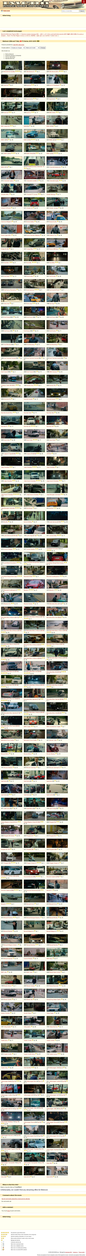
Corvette (34, 180)
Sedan (12, 835)
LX (35, 863)
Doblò (7, 276)
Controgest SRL (68, 1252)
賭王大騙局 (67, 34)
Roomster (55, 986)
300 (7, 194)
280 (13, 385)
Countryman (52, 726)
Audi (5, 85)
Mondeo (9, 344)
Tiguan (13, 1149)
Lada (50, 522)
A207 (39, 644)
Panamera (34, 890)
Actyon (55, 999)
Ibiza (51, 958)
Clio (32, 904)
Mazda (26, 590)
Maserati (26, 576)
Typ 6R (62, 1136)
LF (14, 385)
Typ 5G (63, 1095)
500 (7, 262)
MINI (25, 726)
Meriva (31, 808)
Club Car (3, 221)
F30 (29, 140)
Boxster (31, 876)
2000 (39, 822)
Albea (53, 262)
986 (34, 876)
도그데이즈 (27, 35)
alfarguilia (21, 44)
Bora (35, 1081)
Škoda (51, 972)
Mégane (30, 931)
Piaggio (29, 863)
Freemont (31, 290)
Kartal (9, 1026)
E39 (52, 153)
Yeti (31, 999)
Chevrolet (51, 167)
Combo (51, 795)
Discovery (55, 548)
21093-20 (14, 535)
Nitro (32, 249)
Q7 (30, 112)
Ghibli (30, 576)
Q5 (7, 112)
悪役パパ (18, 34)
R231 (61, 685)
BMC (50, 112)
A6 (30, 99)
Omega (54, 808)
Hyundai (26, 399)
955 (58, 876)
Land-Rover (50, 548)
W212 (62, 644)
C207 (17, 644)
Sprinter (35, 699)
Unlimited (57, 494)
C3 (6, 208)
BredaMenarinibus (32, 166)
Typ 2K (64, 1081)
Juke (55, 740)
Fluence (10, 917)
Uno (56, 1026)
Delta (54, 535)
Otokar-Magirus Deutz (7, 822)
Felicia (9, 986)
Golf (32, 1095)
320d (31, 153)
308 (32, 849)
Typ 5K (60, 1108)
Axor (56, 617)
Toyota (3, 1040)
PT (32, 194)
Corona (55, 1054)
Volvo (48, 1163)
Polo (35, 1136)
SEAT (48, 958)
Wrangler (52, 494)
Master (56, 917)
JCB (48, 453)
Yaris (6, 1067)
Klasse (13, 617)
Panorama (13, 290)
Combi (58, 972)
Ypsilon (33, 549)
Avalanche (58, 167)
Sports (59, 999)
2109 (59, 522)
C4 (31, 208)
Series (30, 603)
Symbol (33, 945)
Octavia (32, 986)
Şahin (29, 1026)
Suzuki (26, 1013)
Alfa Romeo (7, 71)
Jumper (56, 208)
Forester (7, 1013)
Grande (54, 290)
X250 (34, 453)
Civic (32, 385)
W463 (39, 658)
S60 (5, 1177)
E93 (55, 140)
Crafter (10, 1095)
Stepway (37, 235)
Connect (13, 358)
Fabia (54, 972)
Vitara (29, 1013)
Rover (38, 562)
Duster (55, 221)
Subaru (3, 1013)
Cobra (7, 385)
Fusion (54, 331)
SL (59, 685)
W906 (61, 699)
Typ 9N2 (40, 1136)
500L (30, 262)
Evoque (62, 563)
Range (34, 562)
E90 (52, 126)
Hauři (8, 35)
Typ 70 (18, 1162)
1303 (58, 1067)
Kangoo (33, 917)
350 (15, 698)
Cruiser (35, 194)
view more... (55, 35)
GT (34, 71)
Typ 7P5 (62, 1149)
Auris (6, 1040)
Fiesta (8, 317)
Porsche (3, 876)
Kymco (25, 522)
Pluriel (8, 208)
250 (8, 249)
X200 (13, 453)
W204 (42, 630)
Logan (6, 235)
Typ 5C (14, 1081)
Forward (54, 372)
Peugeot (51, 822)
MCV (9, 235)
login (8, 1210)
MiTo (57, 71)
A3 (7, 85)
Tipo (53, 303)
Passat (33, 1122)
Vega (31, 535)
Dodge (3, 249)
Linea (7, 303)
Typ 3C (39, 1122)
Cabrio (14, 876)
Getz (30, 412)
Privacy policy (82, 1252)
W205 (65, 630)
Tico (55, 235)
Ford (5, 317)
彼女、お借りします (41, 34)
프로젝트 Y (48, 35)
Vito (56, 713)
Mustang (31, 344)
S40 (51, 1163)
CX (9, 603)
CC (13, 1135)
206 (55, 822)
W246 (19, 630)
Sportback (56, 85)
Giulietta (12, 71)
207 (32, 835)
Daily (8, 440)
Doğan (52, 1013)
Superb (9, 999)
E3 (28, 126)
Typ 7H (17, 1121)
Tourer (14, 726)
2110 (34, 535)
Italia (56, 249)
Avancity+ (39, 166)
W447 (17, 726)
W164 (16, 685)
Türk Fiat (26, 1067)
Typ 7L (41, 1149)
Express (38, 917)
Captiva (11, 180)
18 (43, 166)
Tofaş (48, 1013)
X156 (17, 671)
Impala (57, 180)
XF (31, 453)
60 (8, 126)
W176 (16, 617)
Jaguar (6, 453)
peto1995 (15, 44)
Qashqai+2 (57, 767)
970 (39, 890)
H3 (10, 399)
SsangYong (50, 999)
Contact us (75, 1252)
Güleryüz (3, 385)
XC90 (51, 1177)
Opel (2, 781)
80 (14, 822)
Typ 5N (18, 1149)
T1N (38, 699)
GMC (50, 372)
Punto (57, 290)
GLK (36, 671)
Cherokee (6, 467)
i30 (52, 426)
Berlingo (53, 194)
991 (18, 876)
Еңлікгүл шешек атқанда (29, 34)
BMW (25, 126)
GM (11, 385)
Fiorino (8, 290)
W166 (59, 672)
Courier (59, 358)
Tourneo (9, 358)
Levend (6, 126)
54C (30, 1067)
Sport (15, 576)
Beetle (9, 1081)
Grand (28, 481)
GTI (12, 1108)
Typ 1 (61, 1067)
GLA (14, 671)
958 (12, 890)
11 (51, 890)
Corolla (29, 1040)
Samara (55, 522)
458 (54, 249)
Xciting (30, 522)
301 (55, 835)
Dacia (28, 221)
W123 (60, 603)
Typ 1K (37, 1095)
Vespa (33, 863)
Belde (53, 112)
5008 (55, 849)
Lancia (51, 535)
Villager (8, 221)
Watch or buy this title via (7, 1187)
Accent (30, 399)
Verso (33, 1054)
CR (54, 385)
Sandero (32, 235)
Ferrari (51, 249)
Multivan (10, 1121)
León (5, 972)
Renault (49, 890)
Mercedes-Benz (53, 603)
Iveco (5, 440)
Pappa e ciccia (20, 35)
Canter (12, 740)
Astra (5, 781)
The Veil (13, 35)
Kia (27, 508)
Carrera (10, 876)
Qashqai (33, 767)
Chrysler (3, 194)
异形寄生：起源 (35, 35)
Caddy (58, 1081)
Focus (31, 317)
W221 (42, 685)
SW (9, 849)
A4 (7, 99)
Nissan (51, 740)
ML (56, 672)
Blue (11, 412)
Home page (6, 10)
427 (50, 453)
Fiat (5, 262)
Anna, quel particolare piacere (55, 34)
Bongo (30, 508)
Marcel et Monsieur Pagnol (8, 34)
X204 (39, 671)
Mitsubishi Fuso (5, 740)
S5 (15, 822)
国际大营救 (73, 34)
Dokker (32, 221)
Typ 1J (40, 1081)
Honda (28, 385)
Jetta (35, 1108)
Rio (52, 508)
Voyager (10, 549)
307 (7, 849)
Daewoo (51, 235)
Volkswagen (52, 1067)
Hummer (6, 399)
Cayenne (53, 876)
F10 (6, 167)
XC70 (28, 1177)
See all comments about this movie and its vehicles (16, 1199)
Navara (53, 754)
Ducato (31, 276)
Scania (26, 958)
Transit (6, 372)
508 (9, 863)
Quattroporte (55, 576)
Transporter (11, 1162)
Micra (7, 754)
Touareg (36, 1149)
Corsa (8, 808)
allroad (10, 99)
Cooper (28, 726)
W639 (42, 712)
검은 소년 (42, 35)
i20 (29, 426)
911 (7, 876)
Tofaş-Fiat (52, 1026)
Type (10, 453)
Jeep (2, 467)
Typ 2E (15, 1095)
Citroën (48, 194)
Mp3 (59, 617)
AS (5, 249)
